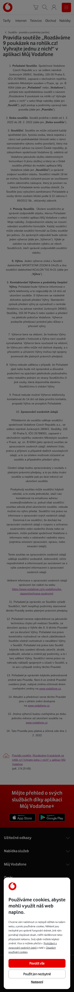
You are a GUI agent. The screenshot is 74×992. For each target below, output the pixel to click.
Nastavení (37, 982)
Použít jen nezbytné (37, 974)
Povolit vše (37, 963)
